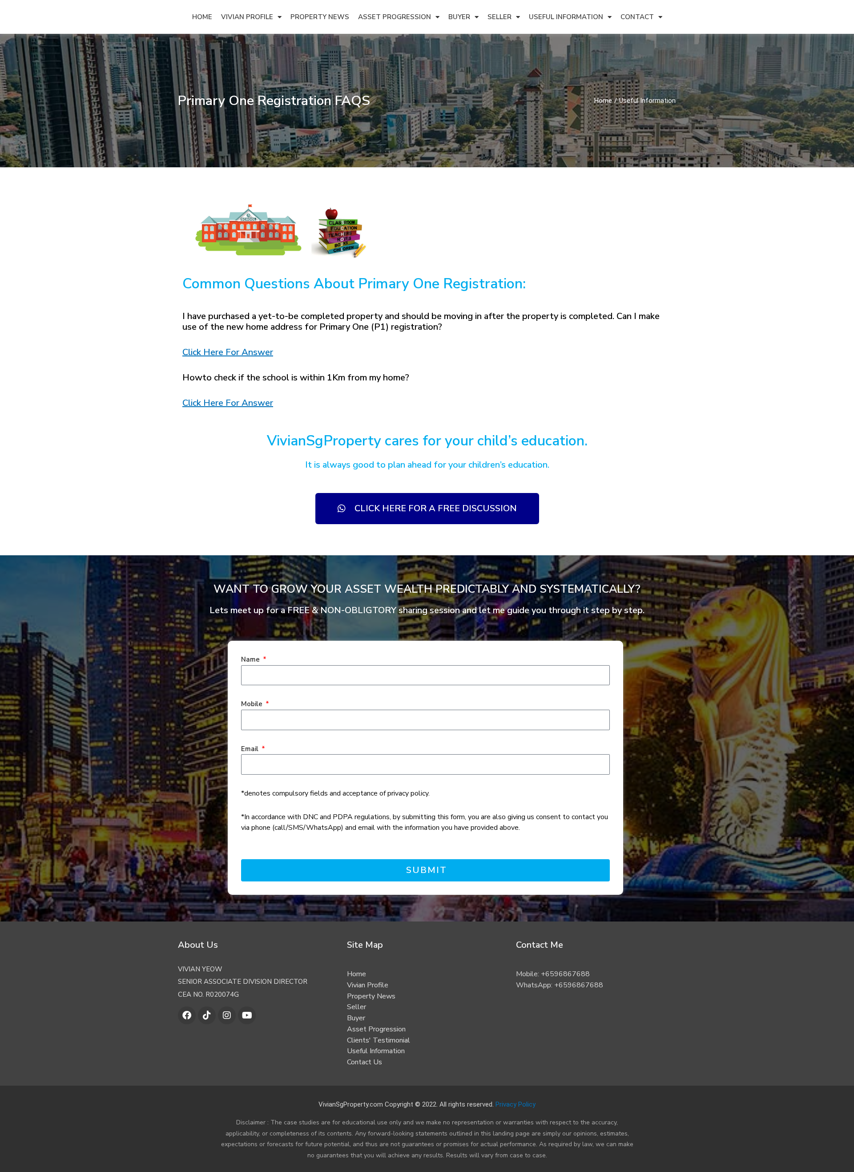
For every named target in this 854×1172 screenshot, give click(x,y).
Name (251, 659)
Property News (319, 16)
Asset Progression (394, 16)
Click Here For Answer (227, 352)
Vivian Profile (247, 16)
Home (202, 16)
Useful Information (566, 16)
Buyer (459, 16)
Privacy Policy (515, 1104)
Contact (637, 16)
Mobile (252, 703)
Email (250, 748)
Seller (499, 16)
